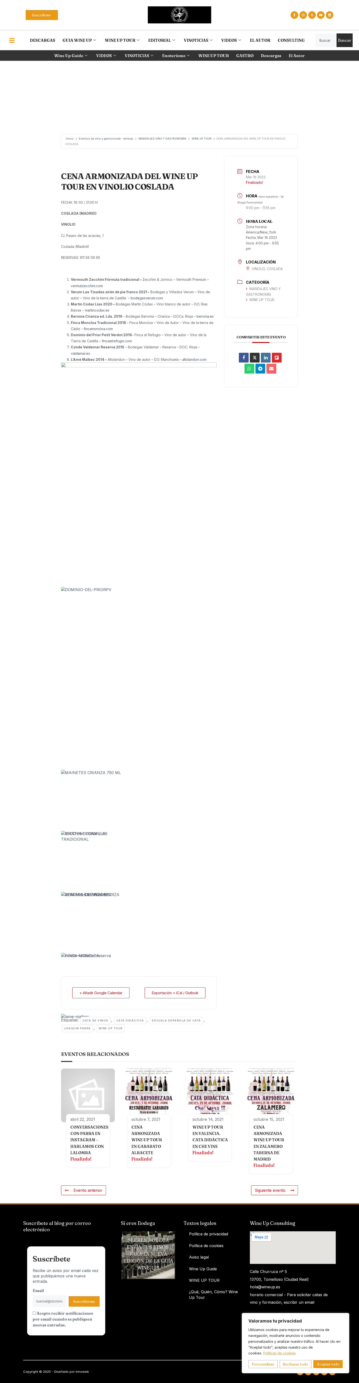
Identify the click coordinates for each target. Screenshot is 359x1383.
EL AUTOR (260, 40)
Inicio (70, 138)
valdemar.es (80, 353)
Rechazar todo (295, 1364)
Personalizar (263, 1364)
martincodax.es (97, 310)
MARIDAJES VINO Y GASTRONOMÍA (162, 138)
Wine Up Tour (111, 1028)
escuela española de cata (176, 1020)
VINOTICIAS (196, 40)
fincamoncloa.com (98, 329)
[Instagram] (303, 15)
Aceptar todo (328, 1364)
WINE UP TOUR (120, 40)
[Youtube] (321, 15)
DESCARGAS (42, 40)
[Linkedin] (329, 15)
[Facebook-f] (294, 15)
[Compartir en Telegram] (260, 369)
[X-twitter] (312, 15)
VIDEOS (229, 40)
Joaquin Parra (77, 1028)
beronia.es (205, 316)
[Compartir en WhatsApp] (249, 369)
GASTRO (244, 55)
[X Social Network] (255, 358)
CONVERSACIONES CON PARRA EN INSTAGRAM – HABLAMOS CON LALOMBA (89, 1140)
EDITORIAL (159, 40)
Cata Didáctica (130, 1020)
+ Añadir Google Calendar (100, 992)
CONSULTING (291, 40)
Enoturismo (173, 55)
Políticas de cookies (279, 1353)
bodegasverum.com (147, 298)
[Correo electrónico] (271, 369)
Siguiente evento (270, 1190)
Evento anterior (88, 1190)
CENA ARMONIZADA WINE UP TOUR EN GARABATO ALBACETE (146, 1140)
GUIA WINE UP (77, 40)
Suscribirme (84, 1301)
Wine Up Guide (68, 55)
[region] (295, 1343)
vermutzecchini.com (87, 286)
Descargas (271, 55)
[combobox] (326, 40)
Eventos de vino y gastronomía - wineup (106, 138)
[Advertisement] (179, 97)
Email (38, 1290)
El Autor (297, 55)
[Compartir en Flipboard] (277, 358)
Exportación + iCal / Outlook (175, 992)
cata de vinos (95, 1020)
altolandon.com (194, 359)
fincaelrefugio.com (117, 341)
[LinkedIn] (266, 358)
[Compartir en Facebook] (244, 358)
